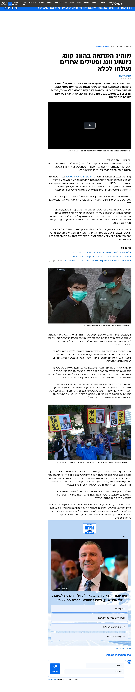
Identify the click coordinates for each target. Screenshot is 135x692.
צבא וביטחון (102, 8)
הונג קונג (128, 648)
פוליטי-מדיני (79, 8)
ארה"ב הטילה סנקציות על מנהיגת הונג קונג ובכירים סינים (101, 256)
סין (114, 648)
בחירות (94, 2)
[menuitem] (101, 3)
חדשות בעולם (67, 8)
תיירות (49, 2)
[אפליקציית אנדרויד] (16, 8)
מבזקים (111, 8)
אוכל (65, 2)
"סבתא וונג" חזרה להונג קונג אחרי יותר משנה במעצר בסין (101, 252)
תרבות (86, 2)
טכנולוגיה (40, 2)
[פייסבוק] (5, 8)
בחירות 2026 (55, 8)
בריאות (58, 2)
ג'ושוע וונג (120, 648)
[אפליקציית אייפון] (12, 8)
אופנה (31, 2)
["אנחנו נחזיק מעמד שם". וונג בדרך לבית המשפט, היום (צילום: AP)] (89, 298)
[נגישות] (3, 3)
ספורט (103, 2)
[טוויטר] (9, 8)
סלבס (79, 2)
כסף (72, 2)
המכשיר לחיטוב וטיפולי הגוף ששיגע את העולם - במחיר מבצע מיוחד (95, 261)
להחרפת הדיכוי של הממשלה (80, 177)
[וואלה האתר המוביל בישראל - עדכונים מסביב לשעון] (117, 3)
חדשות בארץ (90, 8)
